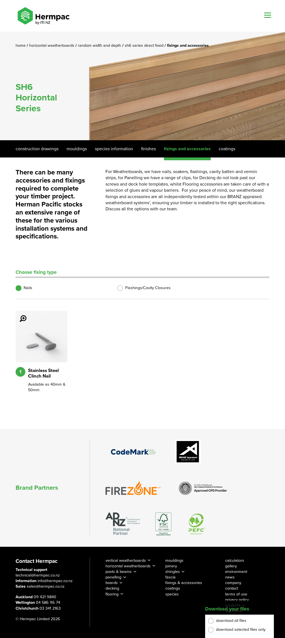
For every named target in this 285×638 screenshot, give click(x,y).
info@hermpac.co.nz (55, 580)
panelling (113, 577)
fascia (170, 577)
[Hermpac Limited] (43, 16)
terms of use (236, 594)
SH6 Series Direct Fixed (144, 45)
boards (111, 582)
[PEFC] (197, 524)
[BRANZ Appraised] (188, 451)
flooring (112, 594)
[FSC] (163, 524)
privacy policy (237, 599)
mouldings (174, 560)
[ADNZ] (122, 524)
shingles (172, 571)
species (172, 594)
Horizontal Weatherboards (52, 45)
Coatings (227, 149)
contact (231, 588)
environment (236, 571)
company (233, 582)
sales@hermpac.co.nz (46, 586)
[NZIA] (203, 487)
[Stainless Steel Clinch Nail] (20, 315)
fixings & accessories (183, 582)
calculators (234, 560)
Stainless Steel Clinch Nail (43, 373)
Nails (28, 287)
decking (112, 588)
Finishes (148, 149)
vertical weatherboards (125, 560)
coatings (172, 588)
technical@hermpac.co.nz (38, 575)
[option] (142, 86)
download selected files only (241, 629)
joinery (171, 566)
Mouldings (77, 149)
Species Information (114, 149)
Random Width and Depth (100, 45)
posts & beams (118, 571)
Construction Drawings (37, 149)
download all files (231, 620)
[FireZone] (133, 488)
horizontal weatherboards (128, 566)
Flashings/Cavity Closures (148, 287)
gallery (231, 566)
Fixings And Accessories (187, 149)
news (230, 577)
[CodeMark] (133, 452)
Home (21, 45)
